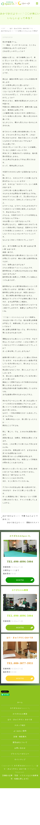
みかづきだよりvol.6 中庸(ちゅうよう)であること (20, 517)
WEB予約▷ (7, 821)
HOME (3, 28)
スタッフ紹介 (20, 725)
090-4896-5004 (23, 561)
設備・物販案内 (20, 737)
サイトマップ (20, 759)
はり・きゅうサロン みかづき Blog (21, 28)
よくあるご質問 (20, 731)
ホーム (20, 702)
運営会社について (20, 742)
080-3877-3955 (23, 663)
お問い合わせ (20, 748)
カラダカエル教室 (20, 714)
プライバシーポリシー (20, 754)
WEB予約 (20, 580)
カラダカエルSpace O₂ (20, 708)
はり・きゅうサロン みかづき (20, 719)
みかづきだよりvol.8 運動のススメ (22, 522)
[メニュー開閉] (37, 3)
